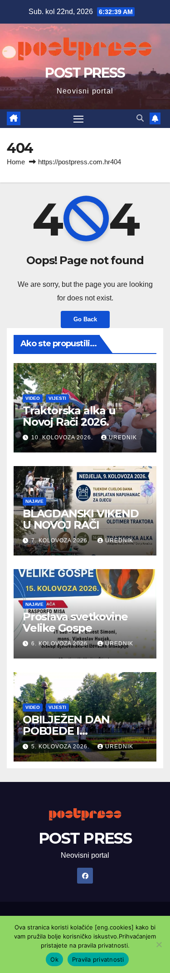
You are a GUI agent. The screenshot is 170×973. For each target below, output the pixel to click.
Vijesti (57, 398)
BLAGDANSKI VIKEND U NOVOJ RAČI (81, 519)
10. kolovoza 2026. (63, 437)
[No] (158, 944)
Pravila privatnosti (98, 959)
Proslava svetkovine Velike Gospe (75, 622)
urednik (123, 437)
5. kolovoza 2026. (61, 746)
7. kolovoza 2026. (61, 540)
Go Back (85, 319)
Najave (34, 501)
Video (32, 398)
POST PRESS (85, 72)
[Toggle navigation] (78, 119)
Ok (54, 959)
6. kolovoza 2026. (61, 643)
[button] (140, 118)
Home (16, 162)
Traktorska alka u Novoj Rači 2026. (69, 416)
